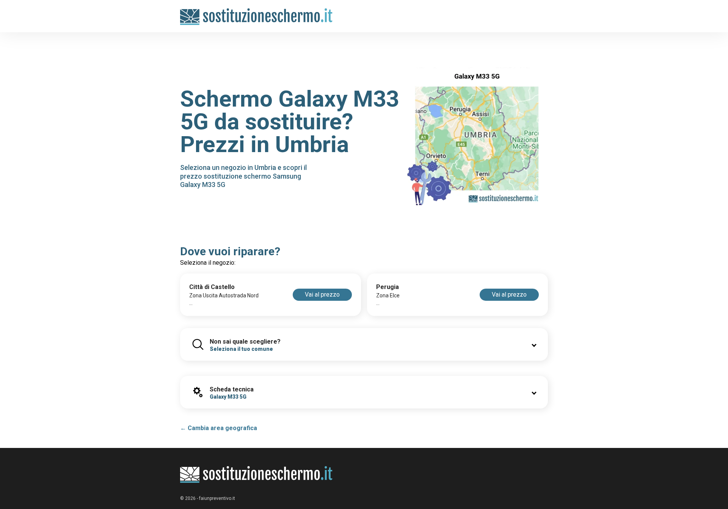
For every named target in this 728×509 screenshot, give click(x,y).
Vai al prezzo (322, 294)
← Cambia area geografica (218, 428)
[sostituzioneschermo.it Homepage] (256, 474)
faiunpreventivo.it (217, 498)
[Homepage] (256, 12)
